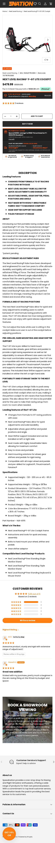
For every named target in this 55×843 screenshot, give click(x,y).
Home (5, 11)
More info (48, 95)
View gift (11, 139)
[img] (8, 642)
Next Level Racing (15, 11)
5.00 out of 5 (34, 593)
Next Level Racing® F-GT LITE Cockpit (37, 11)
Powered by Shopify (25, 837)
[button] (51, 4)
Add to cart (37, 116)
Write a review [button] (27, 620)
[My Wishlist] (35, 4)
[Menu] (4, 4)
